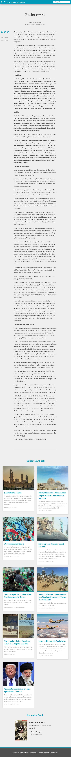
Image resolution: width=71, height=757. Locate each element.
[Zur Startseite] (15, 2)
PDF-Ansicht (4, 37)
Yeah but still (54, 752)
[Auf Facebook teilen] (2, 32)
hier (23, 435)
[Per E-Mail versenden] (8, 32)
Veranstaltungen (36, 734)
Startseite (26, 752)
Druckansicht (5, 40)
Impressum (33, 752)
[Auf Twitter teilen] (5, 32)
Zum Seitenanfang (18, 752)
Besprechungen (36, 732)
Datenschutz (40, 752)
